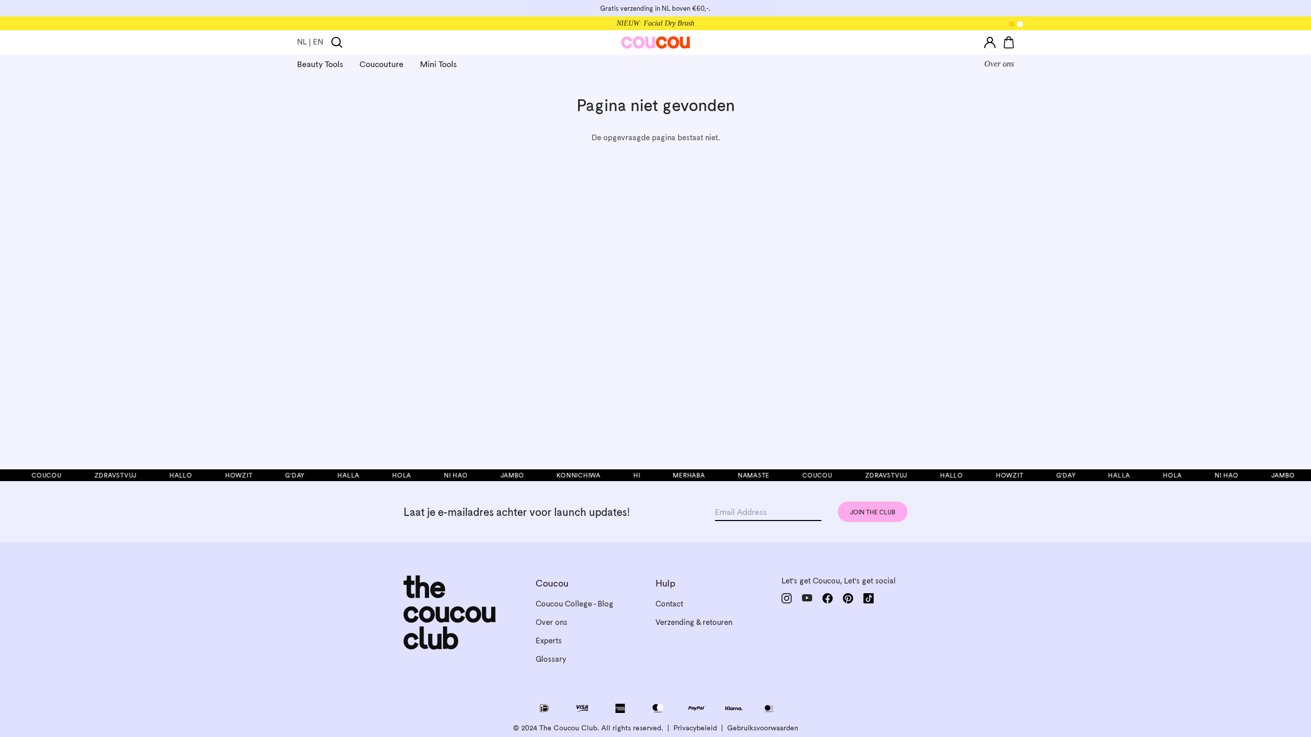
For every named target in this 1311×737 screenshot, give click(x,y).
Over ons (999, 63)
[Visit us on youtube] (807, 598)
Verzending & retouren (694, 622)
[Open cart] (1009, 42)
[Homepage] (655, 42)
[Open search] (337, 42)
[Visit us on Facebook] (827, 598)
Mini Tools (438, 64)
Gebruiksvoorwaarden (762, 727)
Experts (549, 640)
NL (302, 42)
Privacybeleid (695, 727)
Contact (669, 604)
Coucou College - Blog (575, 604)
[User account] (990, 42)
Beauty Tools (320, 64)
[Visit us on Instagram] (786, 598)
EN (318, 42)
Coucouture (382, 64)
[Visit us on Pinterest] (848, 598)
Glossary (551, 659)
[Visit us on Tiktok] (868, 598)
